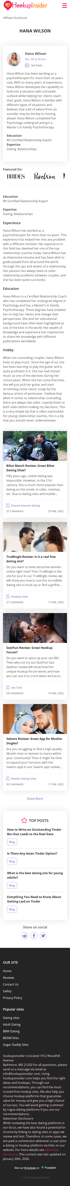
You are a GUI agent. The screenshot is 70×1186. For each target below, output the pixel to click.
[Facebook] (34, 935)
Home (7, 971)
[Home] (25, 5)
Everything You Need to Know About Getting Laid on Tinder (34, 899)
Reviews (8, 978)
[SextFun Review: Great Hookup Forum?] (35, 628)
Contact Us (10, 984)
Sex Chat (16, 687)
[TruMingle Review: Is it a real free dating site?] (35, 537)
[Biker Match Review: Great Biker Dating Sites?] (35, 446)
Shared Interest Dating (25, 505)
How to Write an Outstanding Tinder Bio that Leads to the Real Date (34, 832)
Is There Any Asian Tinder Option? (32, 853)
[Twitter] (43, 935)
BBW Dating (11, 1031)
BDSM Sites (11, 1038)
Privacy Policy (12, 998)
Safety (7, 991)
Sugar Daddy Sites (16, 1045)
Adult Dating (12, 1024)
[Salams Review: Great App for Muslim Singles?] (35, 719)
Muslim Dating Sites (23, 778)
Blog (12, 842)
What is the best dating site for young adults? (35, 875)
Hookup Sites (19, 596)
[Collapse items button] (35, 798)
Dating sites (11, 1018)
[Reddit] (24, 935)
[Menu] (64, 5)
